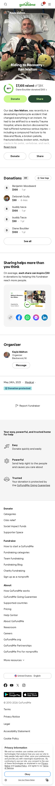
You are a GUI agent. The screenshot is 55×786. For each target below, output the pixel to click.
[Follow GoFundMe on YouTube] (12, 685)
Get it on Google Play (13, 694)
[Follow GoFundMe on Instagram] (24, 685)
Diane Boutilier (20, 228)
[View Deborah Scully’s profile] (7, 198)
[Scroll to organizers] (5, 13)
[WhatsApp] (27, 317)
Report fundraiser (29, 405)
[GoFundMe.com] (27, 4)
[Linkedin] (45, 317)
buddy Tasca (19, 217)
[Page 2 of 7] (25, 74)
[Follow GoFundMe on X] (18, 685)
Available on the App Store (30, 694)
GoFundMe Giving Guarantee (33, 485)
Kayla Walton (20, 351)
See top (44, 178)
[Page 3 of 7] (27, 74)
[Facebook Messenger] (36, 317)
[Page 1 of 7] (22, 74)
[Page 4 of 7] (29, 74)
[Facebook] (19, 317)
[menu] (49, 4)
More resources (13, 660)
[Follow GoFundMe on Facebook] (5, 685)
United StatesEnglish (29, 676)
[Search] (5, 4)
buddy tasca (19, 207)
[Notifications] (42, 4)
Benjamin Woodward (24, 186)
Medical (29, 382)
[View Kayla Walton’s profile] (7, 355)
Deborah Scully (20, 196)
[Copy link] (10, 317)
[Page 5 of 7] (31, 74)
